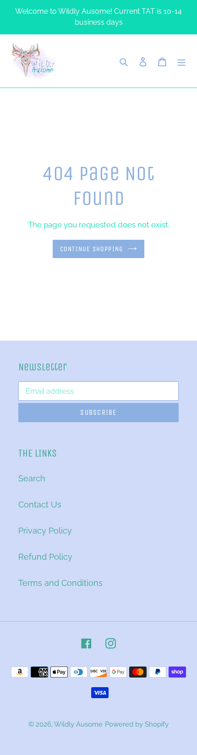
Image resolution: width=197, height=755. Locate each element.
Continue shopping (92, 249)
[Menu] (181, 61)
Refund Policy (45, 557)
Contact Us (39, 504)
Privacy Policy (45, 530)
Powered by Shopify (137, 724)
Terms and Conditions (60, 583)
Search (31, 478)
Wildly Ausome (78, 724)
